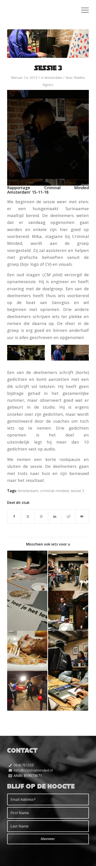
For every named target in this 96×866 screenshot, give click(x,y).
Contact (22, 750)
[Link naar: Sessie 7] (27, 611)
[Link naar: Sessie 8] (27, 691)
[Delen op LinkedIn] (55, 516)
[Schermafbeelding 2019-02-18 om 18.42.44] (48, 43)
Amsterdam (53, 77)
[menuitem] (83, 9)
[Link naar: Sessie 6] (27, 571)
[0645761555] (10, 765)
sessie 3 (77, 490)
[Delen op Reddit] (68, 516)
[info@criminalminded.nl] (10, 770)
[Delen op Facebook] (14, 516)
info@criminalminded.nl (33, 770)
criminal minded (54, 490)
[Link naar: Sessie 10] (27, 651)
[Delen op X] (28, 516)
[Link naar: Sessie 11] (68, 571)
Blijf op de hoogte (41, 786)
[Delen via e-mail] (82, 516)
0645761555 (24, 765)
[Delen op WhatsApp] (41, 516)
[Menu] (83, 9)
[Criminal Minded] (39, 9)
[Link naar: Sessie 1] (68, 651)
